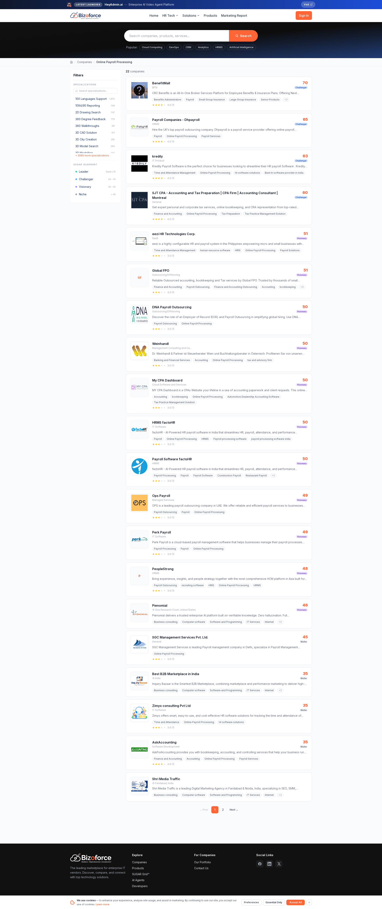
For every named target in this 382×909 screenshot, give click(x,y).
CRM (188, 47)
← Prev (204, 809)
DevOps (174, 47)
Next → (234, 809)
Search (245, 36)
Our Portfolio (202, 862)
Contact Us (201, 868)
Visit (306, 4)
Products (210, 16)
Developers (140, 886)
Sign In (304, 16)
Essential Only (274, 902)
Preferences (251, 902)
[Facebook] (259, 863)
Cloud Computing (152, 47)
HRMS (219, 47)
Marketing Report (234, 16)
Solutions (189, 16)
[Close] (309, 902)
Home (153, 16)
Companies (84, 62)
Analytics (203, 47)
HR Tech (168, 16)
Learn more (102, 904)
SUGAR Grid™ (140, 874)
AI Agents (138, 880)
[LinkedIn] (269, 863)
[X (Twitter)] (279, 863)
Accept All (295, 902)
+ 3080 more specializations (92, 155)
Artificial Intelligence (241, 47)
